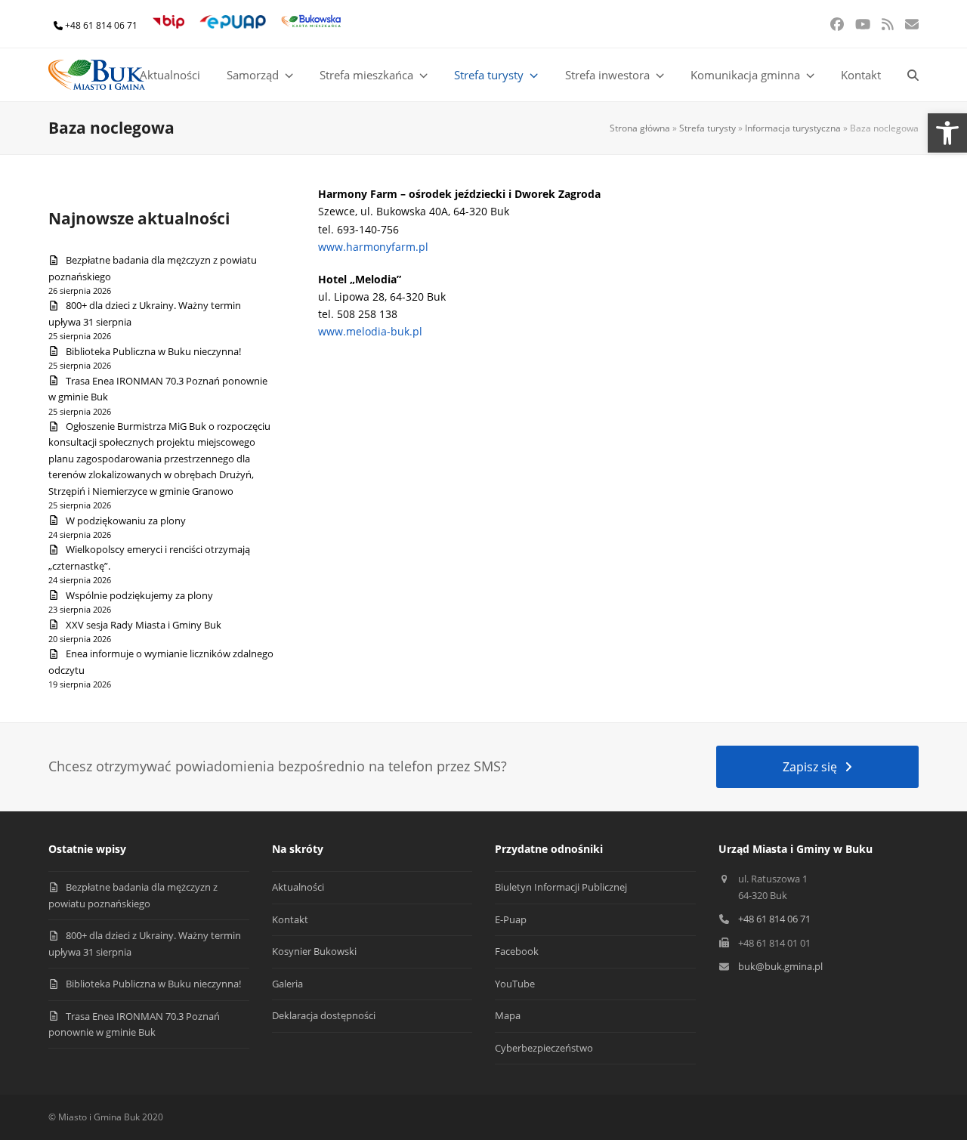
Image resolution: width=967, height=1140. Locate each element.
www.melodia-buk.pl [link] (370, 331)
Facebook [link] (517, 951)
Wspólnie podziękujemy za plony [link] (139, 595)
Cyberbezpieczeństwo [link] (544, 1048)
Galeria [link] (287, 983)
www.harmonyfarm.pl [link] (373, 246)
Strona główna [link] (640, 128)
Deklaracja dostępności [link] (323, 1015)
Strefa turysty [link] (707, 128)
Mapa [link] (508, 1015)
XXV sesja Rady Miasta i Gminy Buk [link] (143, 625)
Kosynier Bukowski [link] (314, 951)
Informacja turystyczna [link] (793, 128)
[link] (947, 133)
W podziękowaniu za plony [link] (126, 520)
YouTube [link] (515, 983)
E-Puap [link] (511, 919)
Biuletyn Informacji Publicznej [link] (561, 887)
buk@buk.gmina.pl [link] (780, 966)
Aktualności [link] (298, 887)
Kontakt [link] (290, 919)
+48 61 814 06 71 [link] (101, 25)
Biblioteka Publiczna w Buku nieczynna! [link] (153, 351)
